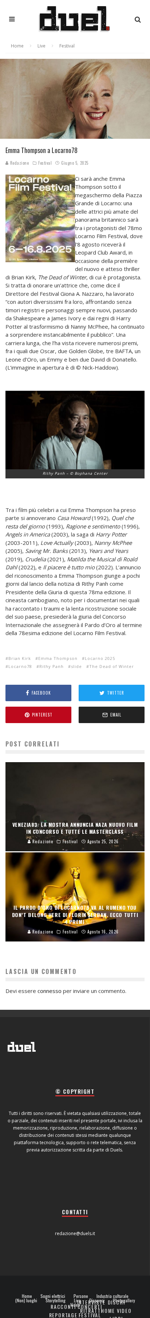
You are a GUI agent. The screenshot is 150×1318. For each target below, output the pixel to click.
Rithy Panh (51, 666)
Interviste (91, 1302)
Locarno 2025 (100, 658)
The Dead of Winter (111, 666)
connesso (50, 990)
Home (27, 1296)
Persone (81, 1296)
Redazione (19, 163)
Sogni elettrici (52, 1296)
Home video (116, 1310)
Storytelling (56, 1300)
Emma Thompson (58, 658)
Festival (45, 162)
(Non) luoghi (26, 1300)
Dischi (116, 1302)
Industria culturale (112, 1296)
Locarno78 (20, 666)
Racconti (63, 1306)
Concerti (90, 1306)
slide (76, 666)
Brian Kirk (19, 658)
